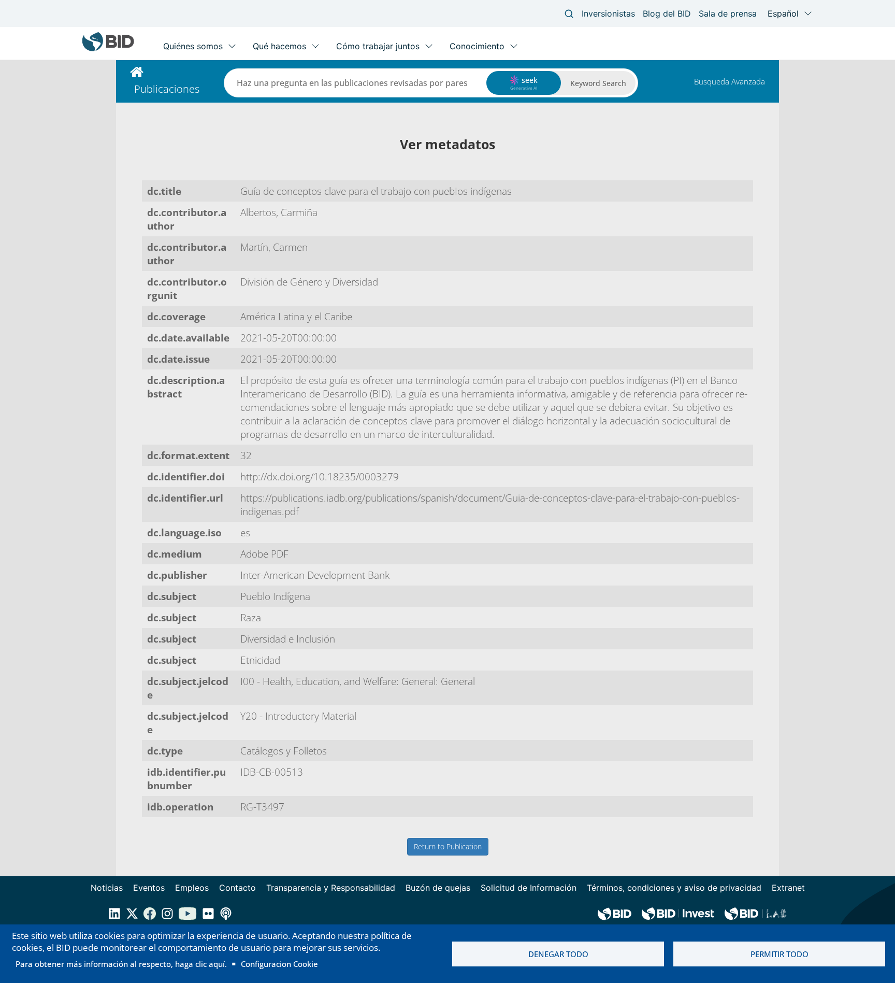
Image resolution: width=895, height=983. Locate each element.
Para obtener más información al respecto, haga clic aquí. (121, 964)
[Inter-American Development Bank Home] (108, 49)
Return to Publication (448, 846)
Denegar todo (558, 954)
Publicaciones (166, 89)
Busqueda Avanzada (729, 81)
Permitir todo (779, 954)
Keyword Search (598, 83)
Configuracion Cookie (279, 964)
